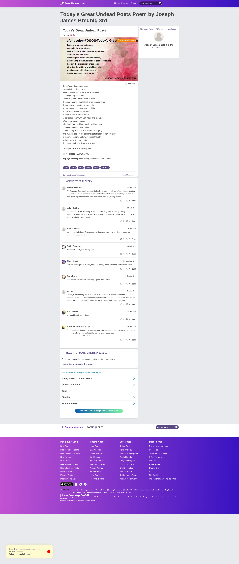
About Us (75, 490)
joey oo (70, 291)
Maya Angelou (126, 450)
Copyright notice (87, 490)
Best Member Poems (69, 450)
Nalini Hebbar (73, 208)
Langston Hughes (127, 461)
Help (136, 490)
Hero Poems (95, 475)
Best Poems (65, 446)
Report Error (144, 490)
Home (117, 3)
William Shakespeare (129, 453)
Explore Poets (66, 475)
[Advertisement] (37, 539)
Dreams (152, 461)
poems (73, 168)
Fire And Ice (154, 475)
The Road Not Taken (158, 453)
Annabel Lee (154, 464)
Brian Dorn (72, 276)
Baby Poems (95, 450)
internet (88, 168)
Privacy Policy (108, 492)
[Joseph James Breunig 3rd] (158, 37)
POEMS (90, 427)
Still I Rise (153, 450)
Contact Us (128, 490)
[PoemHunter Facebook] (76, 484)
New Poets (65, 461)
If (149, 472)
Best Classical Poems (70, 453)
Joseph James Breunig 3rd (77, 148)
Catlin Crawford (74, 246)
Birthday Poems (97, 461)
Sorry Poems (95, 472)
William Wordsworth (128, 479)
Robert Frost (125, 446)
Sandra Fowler (73, 228)
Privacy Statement (115, 490)
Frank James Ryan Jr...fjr (78, 326)
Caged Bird (154, 468)
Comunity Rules (94, 492)
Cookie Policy (100, 490)
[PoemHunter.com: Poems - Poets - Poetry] (72, 3)
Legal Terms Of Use (123, 492)
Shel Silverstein (126, 468)
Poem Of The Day (68, 479)
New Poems (65, 457)
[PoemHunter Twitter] (80, 484)
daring (96, 168)
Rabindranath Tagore (129, 475)
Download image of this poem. (74, 175)
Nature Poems (96, 468)
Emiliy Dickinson (127, 464)
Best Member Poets (69, 464)
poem (66, 168)
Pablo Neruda (126, 457)
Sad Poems (95, 457)
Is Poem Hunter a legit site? (162, 490)
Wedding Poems (97, 464)
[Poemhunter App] (66, 484)
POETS (99, 427)
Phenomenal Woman (158, 446)
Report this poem (128, 175)
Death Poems (96, 453)
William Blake (126, 472)
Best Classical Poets (69, 468)
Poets (81, 168)
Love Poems (95, 446)
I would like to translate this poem (77, 364)
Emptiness (105, 168)
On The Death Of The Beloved (162, 479)
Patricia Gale (72, 311)
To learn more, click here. (19, 554)
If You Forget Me (156, 457)
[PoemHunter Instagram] (85, 484)
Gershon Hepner (74, 187)
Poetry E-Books (97, 479)
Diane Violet (72, 261)
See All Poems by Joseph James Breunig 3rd (99, 411)
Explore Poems (67, 472)
